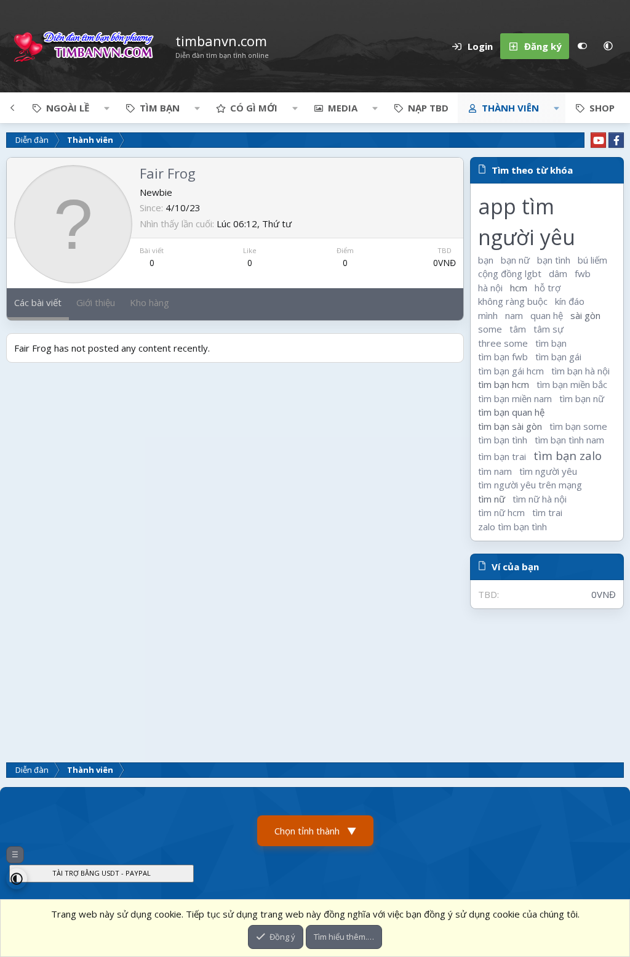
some (490, 329)
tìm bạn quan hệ (511, 412)
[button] (608, 46)
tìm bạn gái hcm (511, 371)
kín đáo (569, 301)
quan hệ (546, 315)
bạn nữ (515, 260)
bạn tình (553, 260)
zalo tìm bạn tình (512, 526)
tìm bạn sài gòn (510, 426)
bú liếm (592, 260)
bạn (485, 260)
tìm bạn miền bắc (571, 384)
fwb (583, 273)
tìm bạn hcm (503, 384)
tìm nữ (491, 499)
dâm (558, 273)
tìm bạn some (578, 426)
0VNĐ (444, 263)
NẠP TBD (428, 108)
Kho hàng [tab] (149, 302)
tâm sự (548, 329)
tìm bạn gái (558, 356)
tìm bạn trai (502, 456)
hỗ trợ (547, 287)
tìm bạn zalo (567, 455)
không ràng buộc (513, 301)
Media (342, 108)
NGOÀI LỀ (67, 108)
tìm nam (495, 471)
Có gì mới (253, 108)
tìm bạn (551, 343)
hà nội (490, 287)
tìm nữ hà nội (539, 499)
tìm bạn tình (502, 440)
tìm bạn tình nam (569, 440)
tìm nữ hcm (501, 512)
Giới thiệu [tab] (95, 302)
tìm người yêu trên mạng (530, 484)
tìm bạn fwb (503, 356)
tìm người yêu (548, 471)
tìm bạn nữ (581, 398)
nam (514, 315)
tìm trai (547, 512)
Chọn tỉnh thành (315, 831)
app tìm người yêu (526, 222)
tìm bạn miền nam (515, 398)
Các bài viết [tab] (38, 302)
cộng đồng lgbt (509, 273)
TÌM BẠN (160, 108)
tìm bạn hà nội (580, 371)
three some (503, 343)
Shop (602, 108)
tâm (517, 329)
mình (488, 315)
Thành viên (510, 108)
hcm (518, 287)
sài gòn (585, 315)
